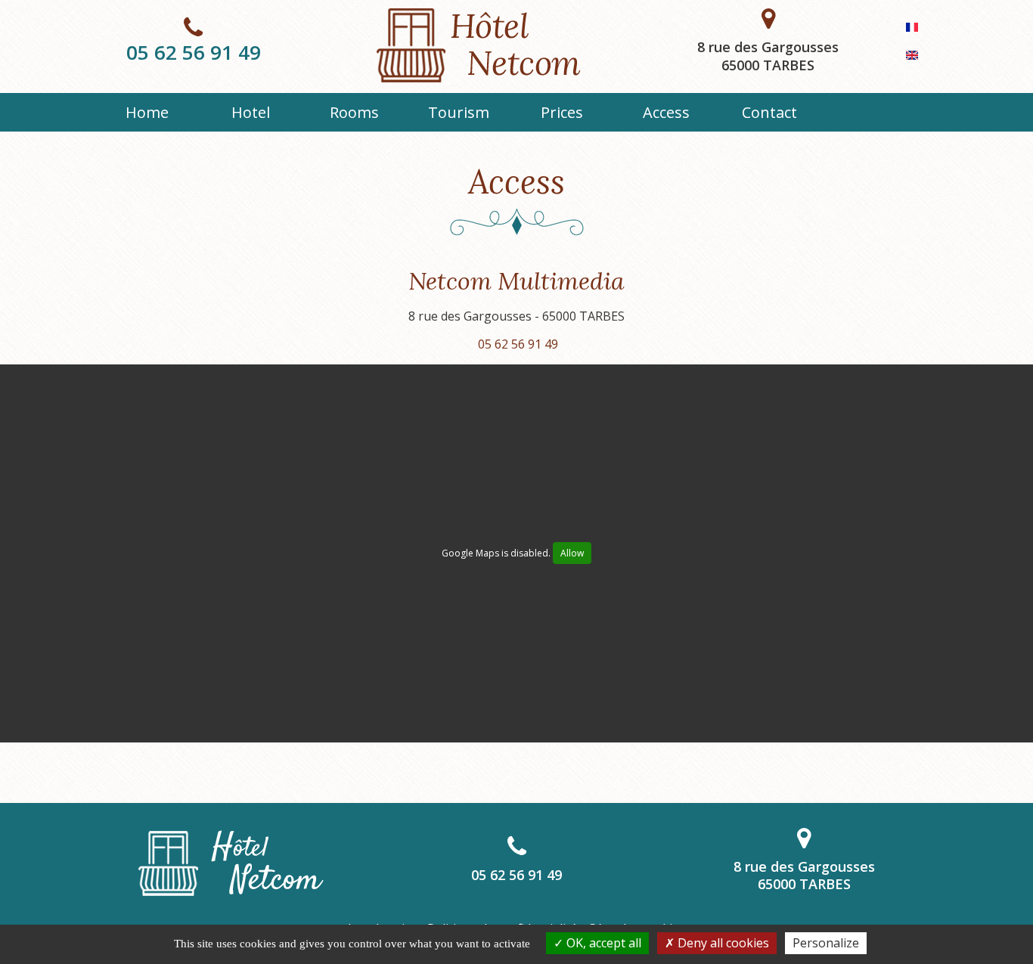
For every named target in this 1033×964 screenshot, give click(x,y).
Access (666, 112)
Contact (769, 112)
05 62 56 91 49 (193, 52)
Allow (572, 553)
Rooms (354, 112)
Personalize (826, 943)
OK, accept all (602, 943)
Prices (562, 112)
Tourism (458, 112)
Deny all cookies (722, 943)
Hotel (250, 112)
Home (147, 112)
